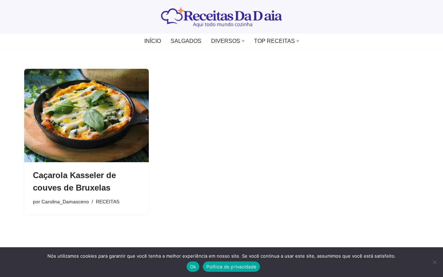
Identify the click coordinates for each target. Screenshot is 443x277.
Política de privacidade (231, 266)
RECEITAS (107, 201)
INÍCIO (152, 41)
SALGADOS (186, 41)
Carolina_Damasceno (65, 201)
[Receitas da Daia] (221, 16)
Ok (193, 266)
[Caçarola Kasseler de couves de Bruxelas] (86, 115)
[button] (243, 41)
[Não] (434, 262)
